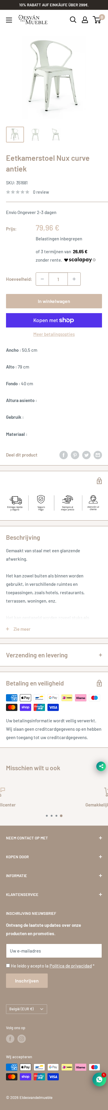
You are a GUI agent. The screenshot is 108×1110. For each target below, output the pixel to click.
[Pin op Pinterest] (75, 454)
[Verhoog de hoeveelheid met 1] (74, 279)
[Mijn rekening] (85, 19)
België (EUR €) (21, 1008)
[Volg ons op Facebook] (10, 1039)
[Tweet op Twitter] (86, 454)
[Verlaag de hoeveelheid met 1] (42, 279)
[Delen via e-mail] (98, 454)
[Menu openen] (9, 20)
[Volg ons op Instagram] (21, 1039)
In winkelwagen (54, 301)
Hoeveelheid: (19, 279)
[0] (97, 19)
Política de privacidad (71, 965)
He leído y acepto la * (52, 965)
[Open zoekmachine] (73, 19)
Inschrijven (27, 980)
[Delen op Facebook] (63, 454)
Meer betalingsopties (54, 334)
